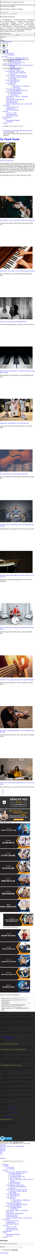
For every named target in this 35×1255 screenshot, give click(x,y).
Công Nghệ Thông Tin (19, 26)
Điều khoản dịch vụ (8, 1036)
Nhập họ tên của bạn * (7, 998)
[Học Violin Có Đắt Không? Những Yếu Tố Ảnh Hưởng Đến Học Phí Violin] (16, 727)
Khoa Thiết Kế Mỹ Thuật (13, 80)
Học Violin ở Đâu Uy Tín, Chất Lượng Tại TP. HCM (14, 474)
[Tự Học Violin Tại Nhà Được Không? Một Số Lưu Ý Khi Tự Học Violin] (16, 780)
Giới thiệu (5, 52)
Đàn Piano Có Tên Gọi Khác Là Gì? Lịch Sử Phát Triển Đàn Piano (17, 271)
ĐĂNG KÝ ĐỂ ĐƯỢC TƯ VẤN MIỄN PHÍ (12, 1146)
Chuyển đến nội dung (5, 41)
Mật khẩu (3, 1246)
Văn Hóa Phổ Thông (12, 102)
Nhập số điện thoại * (6, 1000)
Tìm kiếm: (6, 68)
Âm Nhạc (21, 23)
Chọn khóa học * (5, 1002)
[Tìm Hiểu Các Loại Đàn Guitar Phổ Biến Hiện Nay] (16, 319)
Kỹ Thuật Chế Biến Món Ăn (17, 59)
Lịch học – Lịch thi (11, 113)
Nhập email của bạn (6, 1006)
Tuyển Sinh (6, 105)
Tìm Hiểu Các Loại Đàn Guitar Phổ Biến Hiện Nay (13, 321)
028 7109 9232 (13, 1108)
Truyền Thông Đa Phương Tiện (18, 72)
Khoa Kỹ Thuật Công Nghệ (14, 89)
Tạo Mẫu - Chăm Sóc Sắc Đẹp (25, 21)
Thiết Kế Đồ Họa (6, 26)
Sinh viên (5, 111)
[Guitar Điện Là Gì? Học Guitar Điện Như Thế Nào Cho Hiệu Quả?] (16, 217)
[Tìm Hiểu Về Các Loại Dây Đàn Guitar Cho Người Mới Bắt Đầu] (16, 677)
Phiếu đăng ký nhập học (13, 110)
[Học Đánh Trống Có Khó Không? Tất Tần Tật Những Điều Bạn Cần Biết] (16, 521)
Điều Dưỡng (5, 23)
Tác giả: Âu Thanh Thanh (6, 160)
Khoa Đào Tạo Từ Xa (12, 101)
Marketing (14, 23)
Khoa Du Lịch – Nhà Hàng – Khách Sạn (17, 58)
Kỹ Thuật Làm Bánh (19, 19)
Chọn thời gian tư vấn (7, 1005)
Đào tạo (5, 56)
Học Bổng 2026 (7, 117)
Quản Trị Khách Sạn (9, 21)
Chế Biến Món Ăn (7, 19)
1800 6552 (6, 64)
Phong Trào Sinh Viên (12, 116)
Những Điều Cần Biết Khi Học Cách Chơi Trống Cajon (14, 423)
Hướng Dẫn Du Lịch (16, 24)
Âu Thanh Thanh (9, 139)
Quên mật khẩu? (4, 1253)
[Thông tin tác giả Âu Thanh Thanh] (7, 158)
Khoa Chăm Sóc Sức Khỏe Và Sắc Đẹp (17, 75)
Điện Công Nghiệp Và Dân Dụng (23, 29)
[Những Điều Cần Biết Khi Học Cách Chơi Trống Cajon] (16, 420)
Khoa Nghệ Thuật (11, 83)
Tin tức (5, 119)
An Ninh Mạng (9, 28)
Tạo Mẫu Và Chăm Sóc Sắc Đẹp (18, 77)
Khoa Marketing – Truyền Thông (15, 71)
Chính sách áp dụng (8, 1038)
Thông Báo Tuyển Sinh (13, 107)
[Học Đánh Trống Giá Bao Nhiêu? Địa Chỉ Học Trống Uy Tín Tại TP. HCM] (16, 572)
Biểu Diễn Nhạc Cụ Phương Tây (21, 86)
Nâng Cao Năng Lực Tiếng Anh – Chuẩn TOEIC (19, 104)
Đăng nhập (14, 1250)
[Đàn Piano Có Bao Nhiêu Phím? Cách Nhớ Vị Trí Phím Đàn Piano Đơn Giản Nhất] (16, 368)
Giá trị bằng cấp (11, 55)
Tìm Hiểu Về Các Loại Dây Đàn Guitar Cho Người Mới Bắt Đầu (17, 679)
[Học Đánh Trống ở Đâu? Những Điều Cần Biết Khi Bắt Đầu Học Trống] (16, 624)
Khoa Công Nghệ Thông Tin (14, 92)
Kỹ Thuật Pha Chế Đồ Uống (17, 62)
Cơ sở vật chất (10, 53)
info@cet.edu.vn (8, 1116)
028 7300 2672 (14, 1112)
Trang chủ (5, 50)
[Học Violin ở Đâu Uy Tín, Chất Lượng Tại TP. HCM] (16, 471)
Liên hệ (5, 123)
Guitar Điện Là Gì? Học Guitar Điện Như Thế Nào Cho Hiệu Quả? (17, 220)
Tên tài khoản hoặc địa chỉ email (9, 1243)
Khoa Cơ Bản (10, 98)
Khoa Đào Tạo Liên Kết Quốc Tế (15, 99)
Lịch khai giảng (11, 108)
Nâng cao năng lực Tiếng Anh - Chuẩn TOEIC (12, 31)
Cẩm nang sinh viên (12, 114)
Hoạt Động (9, 121)
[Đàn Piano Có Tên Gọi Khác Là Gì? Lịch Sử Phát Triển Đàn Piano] (16, 268)
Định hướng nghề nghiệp (13, 120)
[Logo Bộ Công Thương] (6, 1140)
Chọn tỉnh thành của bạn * (8, 1008)
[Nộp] (4, 70)
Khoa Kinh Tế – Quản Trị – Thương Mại (17, 96)
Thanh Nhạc (16, 87)
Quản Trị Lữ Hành (29, 24)
